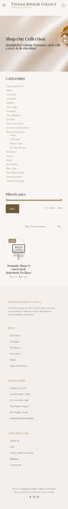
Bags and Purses (15, 86)
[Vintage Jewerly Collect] (34, 5)
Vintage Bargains (15, 180)
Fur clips (10, 119)
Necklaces (11, 151)
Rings (9, 159)
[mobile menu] (63, 5)
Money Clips (16, 143)
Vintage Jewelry (18, 388)
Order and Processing (21, 452)
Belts (9, 90)
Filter (12, 208)
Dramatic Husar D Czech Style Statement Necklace (18, 269)
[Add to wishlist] (27, 245)
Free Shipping (13, 115)
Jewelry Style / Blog (20, 394)
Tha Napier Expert (19, 406)
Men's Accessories (15, 131)
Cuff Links (15, 139)
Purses (9, 155)
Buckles (10, 102)
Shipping (14, 458)
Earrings (11, 111)
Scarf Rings (12, 164)
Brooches (11, 98)
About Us (14, 440)
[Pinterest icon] (34, 497)
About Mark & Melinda (22, 418)
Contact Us (15, 464)
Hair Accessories (15, 123)
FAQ (12, 446)
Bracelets (11, 94)
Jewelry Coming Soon (17, 127)
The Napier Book (15, 172)
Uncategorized (14, 176)
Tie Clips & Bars (18, 147)
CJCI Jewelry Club (19, 400)
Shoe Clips (11, 168)
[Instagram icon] (37, 497)
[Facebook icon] (30, 497)
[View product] (27, 240)
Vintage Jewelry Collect (32, 488)
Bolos (13, 135)
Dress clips (11, 106)
